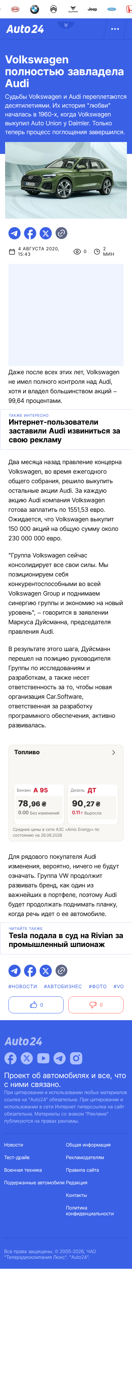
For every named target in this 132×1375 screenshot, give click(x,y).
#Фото (98, 987)
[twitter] (46, 233)
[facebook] (30, 233)
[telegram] (14, 233)
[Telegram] (59, 1058)
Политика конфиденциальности (90, 1211)
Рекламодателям (85, 1157)
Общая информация (88, 1145)
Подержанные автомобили (34, 1183)
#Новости (22, 987)
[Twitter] (27, 1058)
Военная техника (23, 1170)
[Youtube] (43, 1058)
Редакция (76, 1183)
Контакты (76, 1195)
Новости (13, 1145)
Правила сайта (82, 1170)
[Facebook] (10, 1058)
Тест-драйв (17, 1157)
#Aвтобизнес (63, 987)
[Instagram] (76, 1058)
